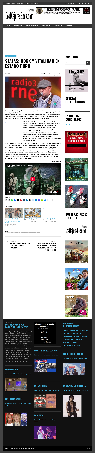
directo (11, 232)
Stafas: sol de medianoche (49, 218)
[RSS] (76, 3)
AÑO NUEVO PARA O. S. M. (30, 218)
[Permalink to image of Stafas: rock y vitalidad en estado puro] (33, 92)
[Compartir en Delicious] (52, 75)
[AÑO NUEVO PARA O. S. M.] (32, 213)
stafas (38, 232)
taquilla (67, 124)
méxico (21, 232)
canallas (7, 232)
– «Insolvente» (75, 336)
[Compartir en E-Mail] (60, 75)
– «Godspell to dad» (72, 333)
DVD (14, 232)
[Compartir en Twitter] (50, 73)
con (41, 420)
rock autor (33, 232)
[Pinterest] (74, 3)
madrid (17, 232)
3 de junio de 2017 (10, 73)
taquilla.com (69, 107)
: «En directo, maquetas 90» (46, 355)
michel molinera (27, 232)
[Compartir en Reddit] (55, 75)
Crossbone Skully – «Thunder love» (73, 339)
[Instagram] (68, 3)
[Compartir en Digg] (57, 75)
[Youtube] (85, 3)
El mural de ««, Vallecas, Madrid (18, 374)
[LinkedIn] (71, 3)
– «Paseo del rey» (76, 330)
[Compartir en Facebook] (47, 73)
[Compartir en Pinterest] (55, 73)
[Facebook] (65, 3)
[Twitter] (82, 3)
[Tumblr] (79, 3)
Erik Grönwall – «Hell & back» (71, 345)
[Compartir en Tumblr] (57, 73)
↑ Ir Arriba (87, 448)
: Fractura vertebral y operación (75, 390)
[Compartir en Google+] (52, 73)
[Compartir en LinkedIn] (60, 73)
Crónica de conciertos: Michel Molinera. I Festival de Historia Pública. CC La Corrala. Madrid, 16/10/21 (12, 220)
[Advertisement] (47, 41)
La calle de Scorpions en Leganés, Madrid (75, 358)
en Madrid (46, 390)
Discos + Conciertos (11, 56)
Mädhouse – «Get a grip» (70, 342)
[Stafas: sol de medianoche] (51, 213)
